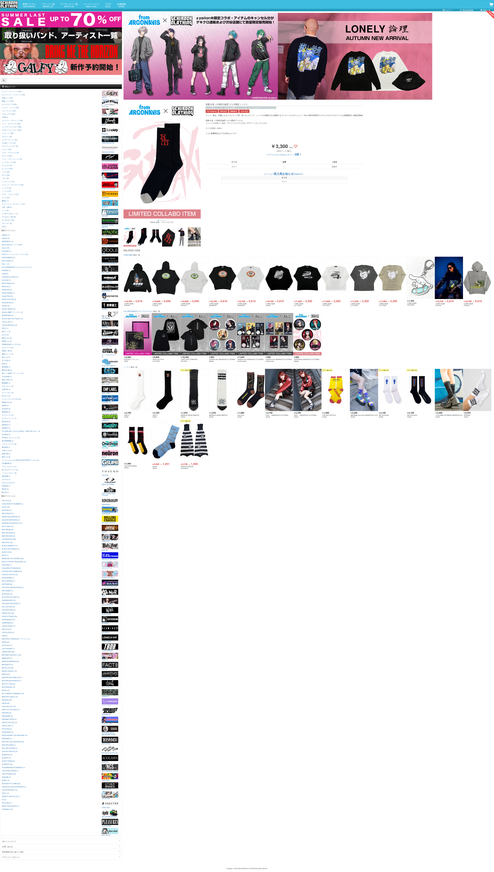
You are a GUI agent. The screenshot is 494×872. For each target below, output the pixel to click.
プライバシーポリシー (11, 857)
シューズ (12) (6, 188)
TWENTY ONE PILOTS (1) (11, 796)
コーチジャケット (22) (9, 140)
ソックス (209, 108)
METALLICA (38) (8, 668)
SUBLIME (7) (6, 777)
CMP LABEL (106, 393)
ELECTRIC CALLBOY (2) (10, 597)
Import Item (105, 780)
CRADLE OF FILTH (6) (9, 574)
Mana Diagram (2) (8, 283)
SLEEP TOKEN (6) (8, 761)
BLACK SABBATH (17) (10, 545)
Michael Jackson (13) (9, 671)
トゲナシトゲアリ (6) (9, 444)
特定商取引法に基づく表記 (13, 852)
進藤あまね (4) (7, 402)
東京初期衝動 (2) (7, 441)
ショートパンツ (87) (9, 111)
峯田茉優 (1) (6, 476)
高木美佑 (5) (6, 421)
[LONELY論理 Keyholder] (421, 278)
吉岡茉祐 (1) (6, 486)
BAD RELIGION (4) (8, 533)
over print (105, 106)
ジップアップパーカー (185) (11, 127)
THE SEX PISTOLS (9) (9, 751)
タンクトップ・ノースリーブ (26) (13, 95)
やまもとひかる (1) (8, 482)
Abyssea (105, 327)
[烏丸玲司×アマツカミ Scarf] (137, 334)
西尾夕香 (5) (6, 453)
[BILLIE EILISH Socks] (392, 390)
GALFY (104, 97)
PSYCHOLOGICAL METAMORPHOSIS (108, 733)
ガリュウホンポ (107, 687)
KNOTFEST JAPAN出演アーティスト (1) (16, 639)
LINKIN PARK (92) (8, 652)
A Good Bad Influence (109, 263)
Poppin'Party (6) (7, 296)
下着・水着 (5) (7, 207)
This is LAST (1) (7, 322)
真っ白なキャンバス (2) (10, 470)
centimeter (105, 300)
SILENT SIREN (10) (9, 309)
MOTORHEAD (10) (8, 687)
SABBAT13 (105, 420)
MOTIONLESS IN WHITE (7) (11, 680)
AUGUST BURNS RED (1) (11, 520)
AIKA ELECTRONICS (109, 559)
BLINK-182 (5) (7, 552)
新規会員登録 (467, 10)
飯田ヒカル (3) (7, 338)
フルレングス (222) (8, 114)
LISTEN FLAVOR (108, 170)
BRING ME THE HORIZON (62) (13, 558)
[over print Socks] (251, 390)
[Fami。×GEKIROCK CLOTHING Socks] (279, 390)
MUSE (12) (6, 690)
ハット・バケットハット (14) (12, 159)
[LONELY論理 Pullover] (137, 278)
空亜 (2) (4, 363)
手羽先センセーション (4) (11, 437)
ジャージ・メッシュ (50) (10, 107)
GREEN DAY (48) (8, 613)
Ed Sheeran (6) (7, 594)
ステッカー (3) (7, 223)
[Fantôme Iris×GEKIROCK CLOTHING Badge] (222, 334)
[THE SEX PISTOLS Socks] (336, 390)
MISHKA (105, 660)
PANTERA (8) (6, 713)
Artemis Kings (106, 345)
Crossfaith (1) (6, 251)
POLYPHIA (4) (7, 729)
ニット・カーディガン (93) (11, 123)
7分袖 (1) (5, 117)
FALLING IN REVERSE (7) (11, 603)
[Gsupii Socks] (166, 441)
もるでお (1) (6, 479)
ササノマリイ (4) (7, 386)
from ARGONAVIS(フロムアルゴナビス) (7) (17, 267)
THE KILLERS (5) (8, 632)
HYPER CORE (107, 678)
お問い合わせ (7, 846)
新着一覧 (486, 10)
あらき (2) (5, 334)
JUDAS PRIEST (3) (8, 626)
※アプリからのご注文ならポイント (284, 154)
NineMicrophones (108, 411)
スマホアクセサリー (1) (10, 213)
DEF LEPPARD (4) (8, 581)
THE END (105, 475)
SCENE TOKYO (107, 115)
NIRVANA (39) (7, 700)
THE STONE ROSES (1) (10, 770)
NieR (103, 596)
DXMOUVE (105, 439)
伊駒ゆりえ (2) (7, 341)
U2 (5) (4, 799)
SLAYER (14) (6, 758)
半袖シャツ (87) (7, 98)
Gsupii (104, 466)
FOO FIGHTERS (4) (8, 610)
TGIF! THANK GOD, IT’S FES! (108, 494)
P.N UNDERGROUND (109, 161)
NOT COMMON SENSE (110, 771)
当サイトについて (9, 841)
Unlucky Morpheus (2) (9, 325)
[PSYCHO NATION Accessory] (194, 441)
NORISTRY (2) (7, 289)
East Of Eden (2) (7, 261)
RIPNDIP (105, 216)
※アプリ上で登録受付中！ (284, 174)
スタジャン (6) (7, 136)
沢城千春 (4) (6, 389)
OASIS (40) (6, 703)
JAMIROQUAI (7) (8, 623)
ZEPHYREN (106, 743)
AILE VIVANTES (107, 605)
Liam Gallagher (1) (8, 648)
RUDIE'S (105, 207)
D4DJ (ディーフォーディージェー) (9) (15, 254)
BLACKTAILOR (107, 291)
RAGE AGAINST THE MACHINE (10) (15, 735)
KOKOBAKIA (106, 504)
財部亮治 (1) (6, 425)
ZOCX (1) (5, 328)
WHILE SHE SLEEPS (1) (10, 806)
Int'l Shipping (212, 111)
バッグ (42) (6, 172)
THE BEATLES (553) (9, 539)
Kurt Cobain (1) (7, 645)
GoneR (104, 532)
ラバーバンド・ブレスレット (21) (13, 204)
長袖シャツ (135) (8, 101)
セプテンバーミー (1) (9, 418)
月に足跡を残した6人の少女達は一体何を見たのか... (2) (21, 431)
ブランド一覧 (48, 5)
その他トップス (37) (9, 143)
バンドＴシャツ (91, 5)
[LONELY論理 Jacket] (279, 278)
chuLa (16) (5, 248)
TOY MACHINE (107, 236)
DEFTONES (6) (7, 584)
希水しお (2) (6, 357)
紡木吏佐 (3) (6, 434)
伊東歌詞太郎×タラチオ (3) (11, 344)
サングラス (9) (7, 165)
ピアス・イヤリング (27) (10, 194)
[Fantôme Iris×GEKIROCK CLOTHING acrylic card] (279, 334)
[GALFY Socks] (137, 390)
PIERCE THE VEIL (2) (9, 722)
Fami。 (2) (5, 264)
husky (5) (5, 273)
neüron (104, 457)
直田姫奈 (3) (6, 412)
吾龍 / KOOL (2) (7, 380)
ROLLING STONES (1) (10, 748)
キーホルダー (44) (8, 220)
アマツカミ (105, 375)
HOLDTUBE (106, 798)
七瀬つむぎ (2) (7, 450)
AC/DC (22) (6, 507)
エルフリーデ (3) (7, 347)
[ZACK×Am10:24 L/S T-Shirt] (166, 334)
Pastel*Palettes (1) (8, 293)
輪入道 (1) (5, 492)
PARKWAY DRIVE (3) (9, 719)
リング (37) (6, 197)
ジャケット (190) (8, 133)
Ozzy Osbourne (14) (9, 706)
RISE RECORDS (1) (9, 745)
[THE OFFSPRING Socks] (137, 441)
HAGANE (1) (6, 270)
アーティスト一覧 (69, 5)
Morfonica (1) (6, 286)
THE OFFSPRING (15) (9, 790)
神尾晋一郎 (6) (7, 351)
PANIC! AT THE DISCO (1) (11, 709)
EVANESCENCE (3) (9, 600)
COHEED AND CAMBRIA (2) (12, 571)
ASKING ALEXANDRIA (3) (11, 516)
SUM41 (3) (5, 780)
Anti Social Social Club (110, 753)
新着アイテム (29, 5)
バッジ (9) (5, 210)
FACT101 (105, 669)
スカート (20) (6, 149)
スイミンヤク (106, 705)
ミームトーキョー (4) (9, 473)
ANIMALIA (105, 696)
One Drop (105, 448)
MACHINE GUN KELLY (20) (11, 655)
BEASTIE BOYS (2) (8, 536)
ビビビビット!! (107, 568)
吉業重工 (105, 309)
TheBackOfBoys (107, 650)
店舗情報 (121, 5)
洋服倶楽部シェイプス (109, 541)
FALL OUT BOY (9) (8, 607)
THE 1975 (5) (6, 500)
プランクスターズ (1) (9, 466)
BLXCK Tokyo (106, 614)
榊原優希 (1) (6, 383)
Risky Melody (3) (8, 302)
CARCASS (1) (7, 565)
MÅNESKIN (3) (7, 658)
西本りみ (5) (6, 457)
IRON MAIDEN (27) (8, 619)
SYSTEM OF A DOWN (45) (11, 783)
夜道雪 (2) (5, 489)
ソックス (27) (6, 191)
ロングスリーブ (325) (9, 104)
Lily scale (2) (6, 280)
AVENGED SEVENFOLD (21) (12, 523)
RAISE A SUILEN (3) (9, 299)
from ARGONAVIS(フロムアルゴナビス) (262, 108)
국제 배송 (244, 111)
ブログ (108, 5)
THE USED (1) (7, 803)
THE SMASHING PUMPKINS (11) (13, 767)
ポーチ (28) (6, 175)
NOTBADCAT (106, 402)
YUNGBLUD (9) (7, 809)
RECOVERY (106, 318)
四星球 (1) (5, 405)
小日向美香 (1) (7, 376)
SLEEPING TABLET (109, 365)
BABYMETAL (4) (7, 241)
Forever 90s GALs (108, 577)
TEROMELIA (106, 714)
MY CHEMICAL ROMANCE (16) (13, 693)
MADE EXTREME (108, 484)
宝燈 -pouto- (106, 384)
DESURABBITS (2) (8, 257)
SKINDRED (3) (7, 754)
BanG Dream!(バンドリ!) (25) (12, 244)
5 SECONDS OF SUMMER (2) (12, 504)
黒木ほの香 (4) (7, 370)
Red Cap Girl (106, 179)
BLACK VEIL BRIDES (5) (10, 549)
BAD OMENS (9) (7, 529)
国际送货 (223, 111)
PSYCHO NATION (108, 152)
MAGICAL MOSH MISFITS (108, 226)
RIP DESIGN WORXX (109, 817)
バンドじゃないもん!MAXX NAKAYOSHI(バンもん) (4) (20, 460)
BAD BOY (105, 550)
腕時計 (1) (5, 201)
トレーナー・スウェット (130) (12, 120)
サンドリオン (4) (7, 392)
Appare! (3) (6, 238)
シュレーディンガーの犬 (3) (11, 399)
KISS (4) (5, 635)
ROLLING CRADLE (108, 523)
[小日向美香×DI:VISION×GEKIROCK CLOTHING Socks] (449, 390)
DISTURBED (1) (7, 590)
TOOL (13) (5, 793)
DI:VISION (105, 623)
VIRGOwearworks (108, 143)
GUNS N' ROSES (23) (9, 616)
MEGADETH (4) (7, 664)
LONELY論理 (228, 108)
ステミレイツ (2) (7, 415)
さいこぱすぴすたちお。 (109, 355)
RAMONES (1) (7, 738)
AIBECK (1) (6, 235)
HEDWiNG (105, 632)
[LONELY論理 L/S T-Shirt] (307, 278)
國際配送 (233, 111)
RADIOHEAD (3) (7, 732)
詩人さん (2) (6, 396)
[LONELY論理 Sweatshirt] (222, 278)
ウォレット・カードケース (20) (13, 185)
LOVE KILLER (107, 723)
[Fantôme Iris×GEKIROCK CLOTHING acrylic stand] (251, 334)
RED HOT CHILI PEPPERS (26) (13, 742)
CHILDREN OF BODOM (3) (11, 568)
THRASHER (106, 513)
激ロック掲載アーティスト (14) (13, 373)
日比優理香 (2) (7, 463)
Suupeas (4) (6, 408)
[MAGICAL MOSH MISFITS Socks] (194, 390)
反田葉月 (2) (6, 428)
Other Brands (106, 789)
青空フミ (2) (6, 331)
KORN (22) (5, 642)
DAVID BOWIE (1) (8, 578)
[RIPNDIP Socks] (477, 390)
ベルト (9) (5, 178)
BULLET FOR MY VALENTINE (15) (14, 561)
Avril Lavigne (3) (7, 526)
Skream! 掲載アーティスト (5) (12, 312)
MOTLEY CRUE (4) (8, 684)
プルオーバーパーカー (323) (11, 130)
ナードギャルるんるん (109, 586)
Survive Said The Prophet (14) (12, 318)
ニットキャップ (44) (9, 162)
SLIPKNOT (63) (7, 764)
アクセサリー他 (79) (9, 217)
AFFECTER (106, 807)
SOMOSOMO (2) (7, 315)
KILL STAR (105, 272)
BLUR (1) (5, 555)
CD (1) (4, 226)
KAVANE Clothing (108, 245)
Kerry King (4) (6, 629)
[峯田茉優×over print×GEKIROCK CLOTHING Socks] (364, 390)
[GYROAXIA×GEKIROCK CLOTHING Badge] (307, 334)
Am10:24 (105, 429)
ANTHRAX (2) (7, 510)
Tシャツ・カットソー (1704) (12, 91)
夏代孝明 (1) (6, 447)
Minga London (107, 282)
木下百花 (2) (6, 360)
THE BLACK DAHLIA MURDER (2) (14, 787)
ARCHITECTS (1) (8, 513)
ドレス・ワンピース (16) (10, 152)
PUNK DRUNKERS (108, 188)
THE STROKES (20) (9, 774)
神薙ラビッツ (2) (7, 354)
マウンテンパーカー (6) (10, 146)
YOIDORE (105, 198)
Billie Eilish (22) (7, 542)
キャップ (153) (7, 156)
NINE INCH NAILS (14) (10, 697)
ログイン (449, 10)
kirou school (106, 835)
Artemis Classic (107, 336)
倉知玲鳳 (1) (6, 367)
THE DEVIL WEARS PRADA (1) (13, 587)
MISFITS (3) (6, 674)
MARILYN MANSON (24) (10, 661)
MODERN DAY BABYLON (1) (12, 677)
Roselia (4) (6, 306)
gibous (104, 254)
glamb (104, 124)
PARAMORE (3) (7, 716)
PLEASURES (106, 826)
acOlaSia (105, 762)
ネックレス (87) (7, 168)
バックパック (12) (8, 181)
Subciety (105, 134)
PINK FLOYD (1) (7, 725)
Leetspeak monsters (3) (10, 277)
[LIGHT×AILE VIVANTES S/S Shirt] (194, 334)
